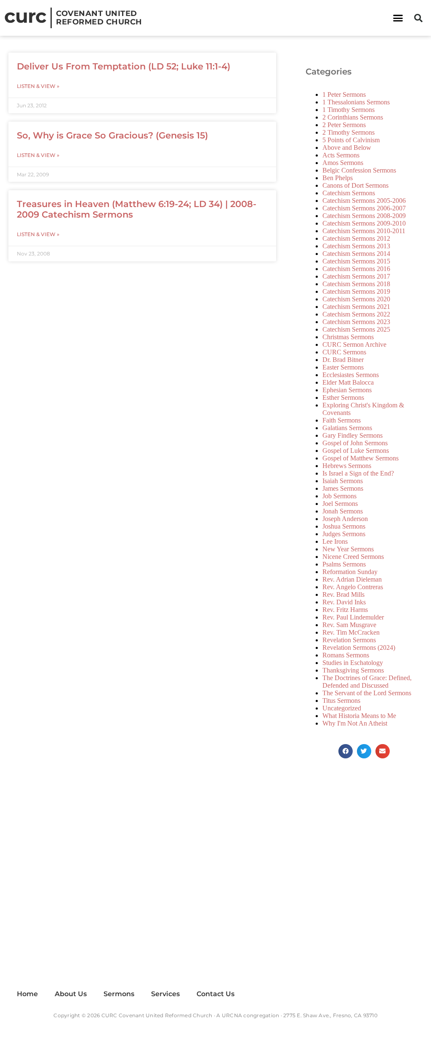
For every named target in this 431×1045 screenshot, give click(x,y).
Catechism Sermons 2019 (356, 291)
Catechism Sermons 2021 (356, 306)
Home (27, 994)
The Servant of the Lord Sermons (366, 693)
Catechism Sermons (348, 193)
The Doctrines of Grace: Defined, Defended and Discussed (367, 681)
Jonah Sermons (342, 511)
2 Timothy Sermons (348, 132)
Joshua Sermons (343, 526)
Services (165, 994)
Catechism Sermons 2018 (356, 283)
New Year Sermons (348, 549)
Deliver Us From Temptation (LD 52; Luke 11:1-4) (123, 66)
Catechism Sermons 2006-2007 (364, 208)
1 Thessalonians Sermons (356, 102)
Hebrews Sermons (346, 465)
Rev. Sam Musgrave (349, 624)
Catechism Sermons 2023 (356, 321)
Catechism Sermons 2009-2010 (364, 223)
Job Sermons (339, 496)
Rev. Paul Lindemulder (353, 617)
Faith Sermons (341, 420)
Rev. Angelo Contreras (352, 586)
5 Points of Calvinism (351, 140)
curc (25, 15)
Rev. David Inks (344, 602)
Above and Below (346, 147)
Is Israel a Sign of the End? (358, 473)
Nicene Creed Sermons (353, 556)
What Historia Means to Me (359, 715)
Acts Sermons (340, 155)
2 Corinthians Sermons (352, 117)
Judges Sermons (343, 533)
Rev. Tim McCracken (351, 632)
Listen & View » (38, 86)
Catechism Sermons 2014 (356, 253)
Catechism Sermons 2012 (356, 238)
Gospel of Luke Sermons (355, 450)
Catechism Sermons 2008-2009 (364, 215)
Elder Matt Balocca (348, 382)
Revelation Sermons (349, 639)
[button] (398, 18)
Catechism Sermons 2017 (356, 276)
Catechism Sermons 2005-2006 (364, 200)
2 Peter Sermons (344, 124)
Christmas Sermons (348, 336)
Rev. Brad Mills (343, 594)
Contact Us (215, 994)
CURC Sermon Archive (354, 344)
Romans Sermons (345, 655)
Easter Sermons (343, 367)
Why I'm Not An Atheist (354, 723)
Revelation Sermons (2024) (358, 647)
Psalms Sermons (344, 564)
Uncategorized (341, 708)
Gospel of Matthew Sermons (360, 458)
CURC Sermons (344, 352)
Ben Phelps (337, 177)
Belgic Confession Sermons (359, 170)
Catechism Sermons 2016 (356, 268)
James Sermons (342, 488)
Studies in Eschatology (352, 662)
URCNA (232, 1015)
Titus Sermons (341, 700)
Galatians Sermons (347, 427)
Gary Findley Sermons (352, 435)
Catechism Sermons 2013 (356, 246)
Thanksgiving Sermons (353, 670)
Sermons (119, 994)
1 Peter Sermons (344, 94)
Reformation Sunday (350, 571)
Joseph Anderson (345, 518)
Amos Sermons (342, 162)
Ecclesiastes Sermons (350, 374)
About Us (71, 994)
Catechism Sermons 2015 (356, 261)
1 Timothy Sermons (348, 109)
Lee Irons (335, 541)
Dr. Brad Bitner (343, 359)
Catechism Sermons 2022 (356, 314)
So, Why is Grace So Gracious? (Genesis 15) (112, 135)
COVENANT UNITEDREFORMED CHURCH (99, 18)
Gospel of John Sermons (355, 443)
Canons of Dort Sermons (355, 185)
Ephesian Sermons (347, 390)
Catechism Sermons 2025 (356, 329)
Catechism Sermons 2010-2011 (363, 230)
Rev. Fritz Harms (345, 609)
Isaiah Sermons (342, 480)
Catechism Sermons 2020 (356, 299)
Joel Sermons (340, 503)
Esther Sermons (343, 397)
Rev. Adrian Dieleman (352, 579)
